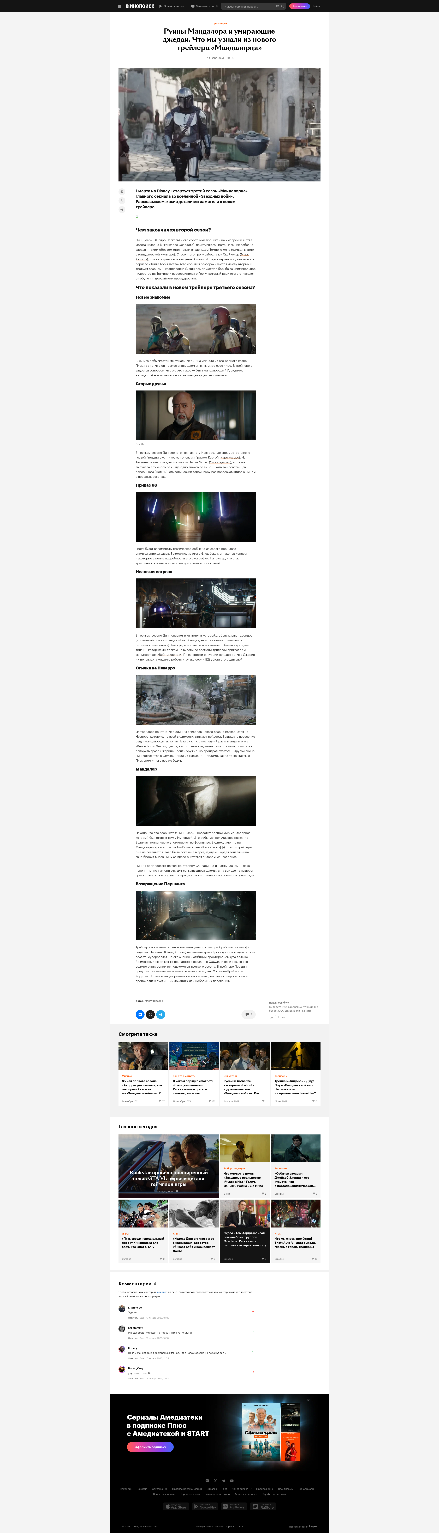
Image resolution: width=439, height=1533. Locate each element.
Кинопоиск (146, 1526)
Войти (316, 6)
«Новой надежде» (191, 639)
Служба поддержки (274, 1494)
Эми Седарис (220, 461)
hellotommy (135, 1327)
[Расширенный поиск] (277, 6)
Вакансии (126, 1488)
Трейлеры (219, 23)
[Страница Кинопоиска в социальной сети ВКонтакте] (207, 1481)
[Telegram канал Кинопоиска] (224, 1481)
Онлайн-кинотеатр (175, 6)
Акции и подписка (245, 1494)
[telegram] (121, 209)
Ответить (133, 1317)
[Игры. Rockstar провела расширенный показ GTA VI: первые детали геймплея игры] (168, 1166)
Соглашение (160, 1488)
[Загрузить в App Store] (176, 1506)
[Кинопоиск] (140, 6)
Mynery (132, 1348)
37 (163, 1101)
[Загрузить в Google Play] (205, 1506)
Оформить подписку (150, 1447)
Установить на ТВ (207, 6)
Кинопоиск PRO (242, 1488)
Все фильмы (285, 1488)
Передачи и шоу (190, 1494)
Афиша (230, 1526)
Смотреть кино (300, 6)
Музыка (219, 1526)
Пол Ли (161, 471)
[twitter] (121, 200)
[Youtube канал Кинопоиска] (232, 1481)
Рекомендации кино (217, 1494)
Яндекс (313, 1526)
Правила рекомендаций (187, 1488)
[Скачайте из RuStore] (263, 1506)
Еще (142, 1317)
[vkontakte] (121, 191)
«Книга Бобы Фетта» (164, 263)
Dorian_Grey (135, 1368)
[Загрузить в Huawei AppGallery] (234, 1506)
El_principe (135, 1307)
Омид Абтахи (175, 951)
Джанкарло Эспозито (177, 244)
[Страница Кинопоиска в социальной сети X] (215, 1481)
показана (187, 851)
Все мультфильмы (164, 1494)
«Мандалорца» (233, 190)
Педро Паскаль (167, 239)
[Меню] (120, 6)
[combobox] (247, 6)
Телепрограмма (204, 1526)
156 (213, 1101)
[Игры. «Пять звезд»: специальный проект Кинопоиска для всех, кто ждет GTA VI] (143, 1231)
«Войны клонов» (169, 654)
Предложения (265, 1488)
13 (316, 1258)
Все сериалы (306, 1488)
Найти (282, 6)
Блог (224, 1488)
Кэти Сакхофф (213, 846)
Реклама (142, 1488)
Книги (239, 1526)
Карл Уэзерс (230, 456)
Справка (211, 1488)
